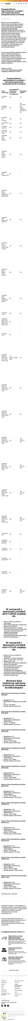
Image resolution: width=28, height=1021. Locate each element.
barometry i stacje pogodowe (5, 994)
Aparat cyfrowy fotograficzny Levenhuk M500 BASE (13, 767)
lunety (2, 986)
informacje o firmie (19, 980)
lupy (2, 988)
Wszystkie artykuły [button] (14, 970)
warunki (16, 982)
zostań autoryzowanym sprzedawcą (18, 985)
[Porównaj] (21, 4)
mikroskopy (4, 982)
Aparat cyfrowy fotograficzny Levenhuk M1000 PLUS (13, 803)
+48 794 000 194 (5, 1000)
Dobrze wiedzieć (14, 6)
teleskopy (3, 980)
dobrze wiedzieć (18, 990)
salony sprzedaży (17, 0)
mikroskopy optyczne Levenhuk (11, 70)
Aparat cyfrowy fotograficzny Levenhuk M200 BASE (13, 730)
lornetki (3, 984)
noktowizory (4, 991)
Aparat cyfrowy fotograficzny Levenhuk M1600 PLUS (13, 858)
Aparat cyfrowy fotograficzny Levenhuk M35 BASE (13, 694)
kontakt (16, 995)
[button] (16, 4)
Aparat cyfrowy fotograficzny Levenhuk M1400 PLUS (13, 839)
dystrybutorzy (18, 994)
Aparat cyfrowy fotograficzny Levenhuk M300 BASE (13, 748)
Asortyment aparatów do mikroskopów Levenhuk (11, 28)
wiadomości (17, 988)
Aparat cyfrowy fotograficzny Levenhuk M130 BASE (13, 712)
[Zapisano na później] (18, 4)
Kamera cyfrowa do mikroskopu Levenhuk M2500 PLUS (13, 876)
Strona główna (5, 6)
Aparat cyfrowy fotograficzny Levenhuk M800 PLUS (13, 785)
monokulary (4, 990)
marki (16, 992)
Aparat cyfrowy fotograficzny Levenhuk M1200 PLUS (13, 821)
